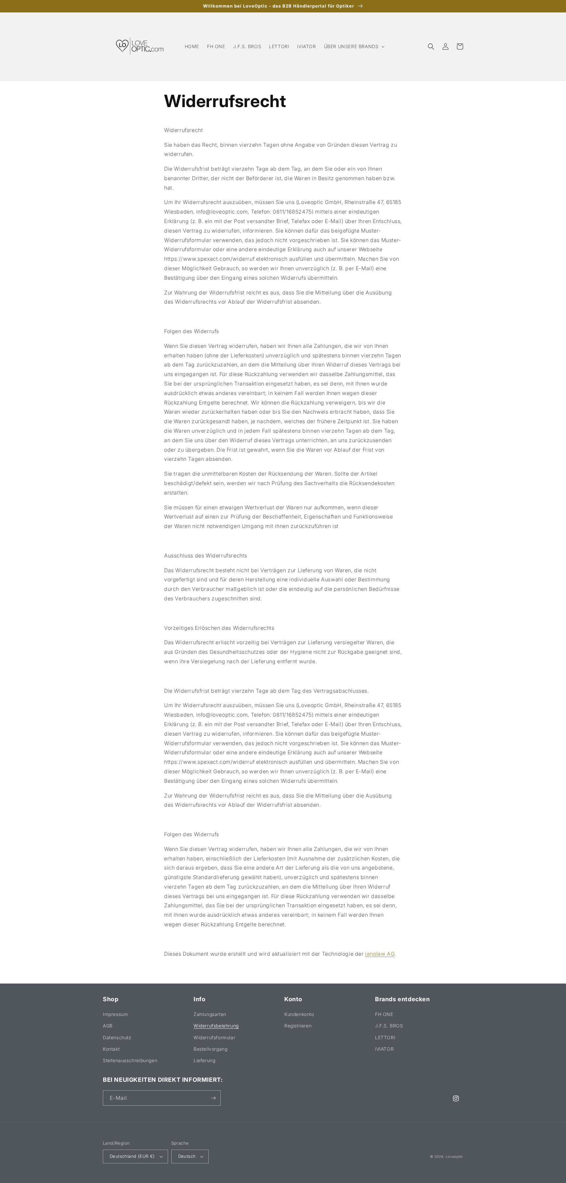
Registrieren (297, 1025)
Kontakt (111, 1049)
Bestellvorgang (210, 1049)
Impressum (115, 1014)
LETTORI (385, 1037)
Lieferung (204, 1060)
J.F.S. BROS (389, 1025)
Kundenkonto (299, 1014)
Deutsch (187, 1156)
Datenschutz (117, 1037)
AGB (108, 1025)
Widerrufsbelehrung (216, 1025)
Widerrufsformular (214, 1037)
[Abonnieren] (213, 1098)
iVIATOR (384, 1049)
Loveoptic (454, 1156)
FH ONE (384, 1014)
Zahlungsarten (210, 1014)
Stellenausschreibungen (130, 1060)
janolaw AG (380, 953)
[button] (353, 46)
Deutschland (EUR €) (132, 1156)
